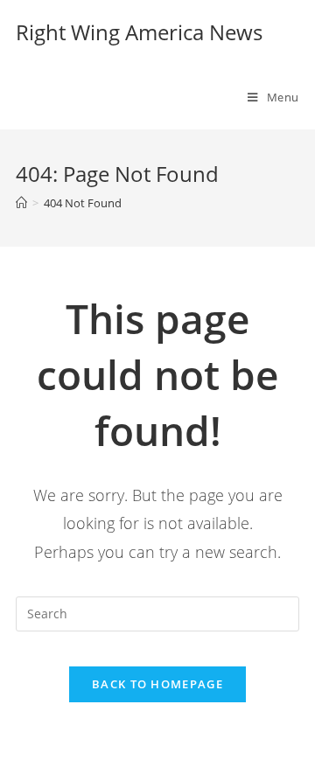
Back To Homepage (157, 684)
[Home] (21, 203)
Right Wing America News (139, 31)
